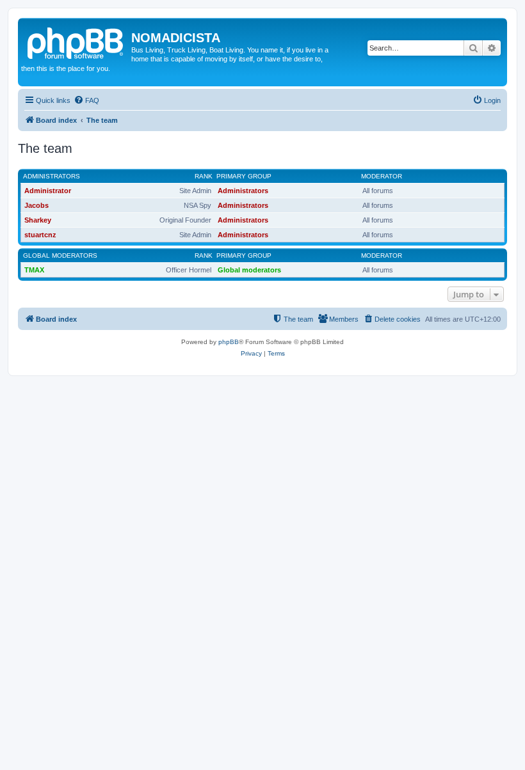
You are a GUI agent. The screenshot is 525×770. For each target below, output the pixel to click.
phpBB (228, 341)
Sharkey (37, 220)
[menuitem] (86, 100)
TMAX (34, 270)
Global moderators (60, 255)
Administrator (47, 190)
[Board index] (76, 41)
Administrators (51, 176)
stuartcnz (40, 235)
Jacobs (36, 205)
